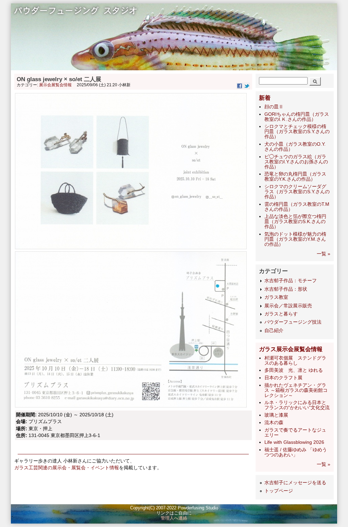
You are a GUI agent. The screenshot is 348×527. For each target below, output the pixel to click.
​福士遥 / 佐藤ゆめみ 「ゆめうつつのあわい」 (295, 452)
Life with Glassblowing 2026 (294, 442)
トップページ (278, 490)
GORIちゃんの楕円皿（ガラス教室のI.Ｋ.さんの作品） (296, 117)
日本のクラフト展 (283, 377)
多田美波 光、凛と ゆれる (293, 370)
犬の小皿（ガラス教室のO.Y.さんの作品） (295, 147)
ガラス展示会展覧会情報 (291, 349)
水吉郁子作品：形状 (285, 289)
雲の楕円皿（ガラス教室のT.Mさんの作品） (296, 207)
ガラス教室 (276, 297)
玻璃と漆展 (276, 415)
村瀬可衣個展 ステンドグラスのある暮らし (295, 361)
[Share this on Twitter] (247, 87)
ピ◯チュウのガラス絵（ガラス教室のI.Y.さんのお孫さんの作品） (296, 161)
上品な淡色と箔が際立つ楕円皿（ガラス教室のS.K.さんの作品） (295, 221)
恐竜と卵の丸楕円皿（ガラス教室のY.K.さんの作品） (295, 176)
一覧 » (323, 253)
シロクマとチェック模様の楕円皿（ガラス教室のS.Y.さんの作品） (297, 131)
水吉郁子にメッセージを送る (295, 482)
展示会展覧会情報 (55, 85)
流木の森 (273, 422)
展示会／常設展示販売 (288, 305)
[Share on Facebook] (240, 87)
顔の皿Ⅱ (273, 106)
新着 (265, 98)
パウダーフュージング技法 (292, 322)
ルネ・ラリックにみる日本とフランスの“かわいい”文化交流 (297, 405)
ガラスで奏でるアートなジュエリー (295, 433)
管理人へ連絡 (174, 518)
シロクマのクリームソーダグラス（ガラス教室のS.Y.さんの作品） (297, 191)
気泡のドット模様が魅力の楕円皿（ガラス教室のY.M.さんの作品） (295, 239)
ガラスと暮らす (281, 313)
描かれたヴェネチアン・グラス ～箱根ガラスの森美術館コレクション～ (296, 390)
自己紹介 (273, 330)
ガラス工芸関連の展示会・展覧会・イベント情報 (66, 467)
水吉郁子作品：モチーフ (290, 280)
